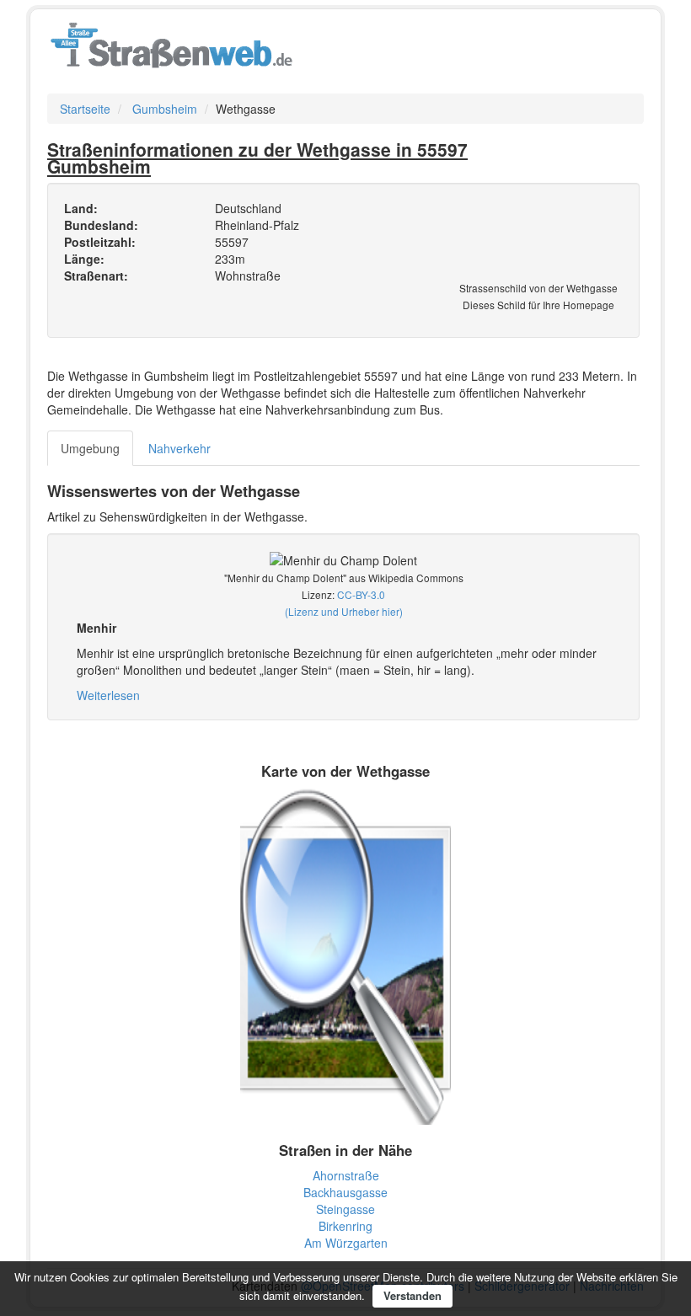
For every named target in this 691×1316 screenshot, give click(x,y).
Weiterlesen (108, 695)
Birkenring (345, 1225)
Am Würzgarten (346, 1242)
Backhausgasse (345, 1192)
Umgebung (90, 448)
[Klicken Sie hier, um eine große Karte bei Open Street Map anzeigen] (345, 954)
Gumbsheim (164, 108)
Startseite (85, 108)
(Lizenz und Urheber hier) (344, 611)
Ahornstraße (346, 1175)
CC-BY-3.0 (361, 594)
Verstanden (412, 1295)
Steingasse (345, 1209)
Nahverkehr (179, 448)
